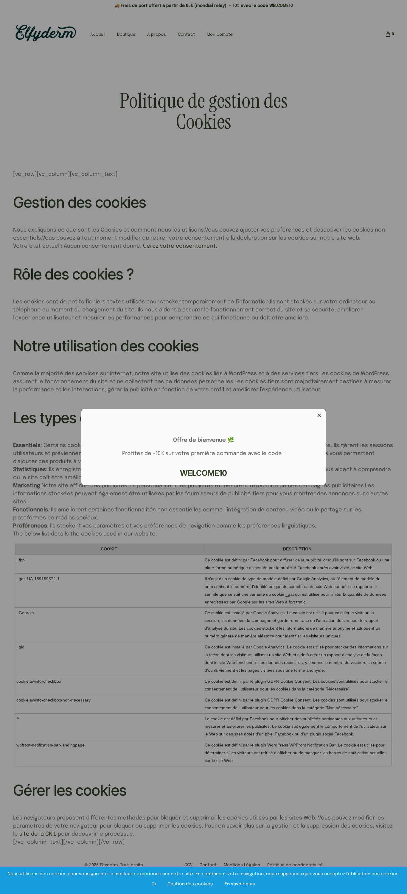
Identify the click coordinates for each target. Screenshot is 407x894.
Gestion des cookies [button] (190, 884)
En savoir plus (240, 884)
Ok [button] (154, 884)
